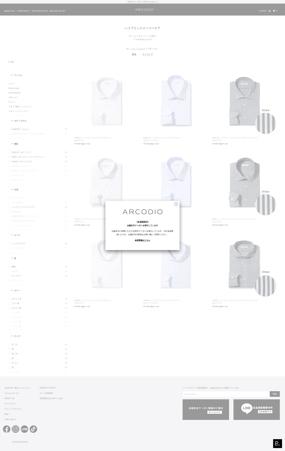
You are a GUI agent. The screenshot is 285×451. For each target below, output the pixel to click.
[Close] (176, 203)
